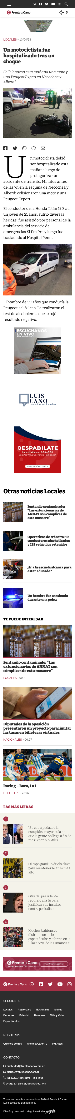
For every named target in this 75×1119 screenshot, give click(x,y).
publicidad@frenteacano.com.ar (26, 1066)
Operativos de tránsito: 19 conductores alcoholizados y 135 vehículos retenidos (49, 540)
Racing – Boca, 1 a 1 (19, 786)
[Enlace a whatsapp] (34, 4)
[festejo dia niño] (13, 937)
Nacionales (12, 739)
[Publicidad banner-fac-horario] (37, 964)
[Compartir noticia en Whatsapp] (24, 148)
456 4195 (24, 1077)
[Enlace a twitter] (46, 4)
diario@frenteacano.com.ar (23, 1072)
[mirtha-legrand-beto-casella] (13, 834)
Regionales (24, 1009)
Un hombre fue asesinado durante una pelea (48, 597)
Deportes (11, 793)
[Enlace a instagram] (59, 4)
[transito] (13, 541)
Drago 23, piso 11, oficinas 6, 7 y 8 (26, 1083)
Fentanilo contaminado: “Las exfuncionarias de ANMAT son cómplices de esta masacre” (47, 512)
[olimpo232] (13, 868)
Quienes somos (12, 1043)
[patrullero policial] (13, 598)
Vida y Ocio (57, 1015)
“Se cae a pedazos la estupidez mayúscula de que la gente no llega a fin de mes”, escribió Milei (49, 834)
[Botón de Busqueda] (66, 4)
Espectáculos (11, 1021)
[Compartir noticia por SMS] (33, 148)
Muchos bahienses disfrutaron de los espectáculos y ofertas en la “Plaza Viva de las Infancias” (49, 937)
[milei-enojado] (13, 903)
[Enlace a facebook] (40, 4)
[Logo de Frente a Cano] (18, 12)
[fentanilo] (13, 512)
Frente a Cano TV (37, 1043)
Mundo (58, 1009)
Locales (10, 39)
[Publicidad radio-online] (37, 350)
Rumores (39, 1015)
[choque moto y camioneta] (37, 113)
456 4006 (38, 1077)
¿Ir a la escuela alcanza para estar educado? (49, 569)
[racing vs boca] (37, 765)
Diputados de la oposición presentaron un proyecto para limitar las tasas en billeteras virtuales (37, 728)
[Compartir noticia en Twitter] (14, 148)
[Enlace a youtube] (53, 4)
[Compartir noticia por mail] (43, 148)
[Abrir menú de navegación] (9, 4)
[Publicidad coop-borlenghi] (37, 27)
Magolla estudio (36, 1111)
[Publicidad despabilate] (37, 449)
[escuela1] (13, 569)
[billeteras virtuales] (37, 703)
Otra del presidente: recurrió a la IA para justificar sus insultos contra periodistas (44, 902)
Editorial (24, 1015)
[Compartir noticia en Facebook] (5, 148)
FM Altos (57, 1043)
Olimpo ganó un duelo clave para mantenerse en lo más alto (49, 868)
